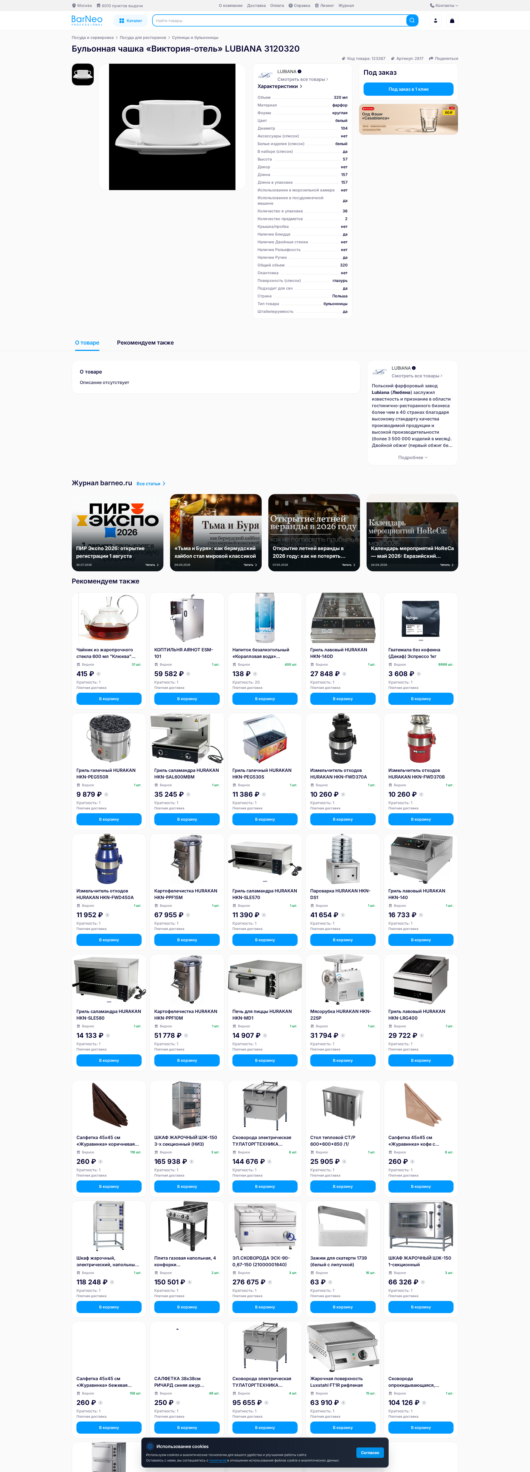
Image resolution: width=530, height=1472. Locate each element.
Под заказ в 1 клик (409, 89)
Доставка (256, 5)
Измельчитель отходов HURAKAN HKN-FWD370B (416, 773)
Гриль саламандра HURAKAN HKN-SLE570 (264, 894)
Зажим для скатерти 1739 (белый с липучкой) (338, 1261)
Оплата (277, 5)
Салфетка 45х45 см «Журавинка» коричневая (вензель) (105, 1141)
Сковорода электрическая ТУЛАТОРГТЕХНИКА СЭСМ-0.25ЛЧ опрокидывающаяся (261, 1141)
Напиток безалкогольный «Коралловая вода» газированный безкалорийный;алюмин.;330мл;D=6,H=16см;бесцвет (264, 653)
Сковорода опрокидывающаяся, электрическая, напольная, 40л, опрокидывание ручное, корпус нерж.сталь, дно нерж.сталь (419, 1382)
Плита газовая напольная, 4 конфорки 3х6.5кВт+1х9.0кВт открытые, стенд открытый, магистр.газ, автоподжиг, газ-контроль (185, 1261)
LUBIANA (286, 71)
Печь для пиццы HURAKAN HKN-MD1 (262, 1015)
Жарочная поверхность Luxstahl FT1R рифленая (336, 1382)
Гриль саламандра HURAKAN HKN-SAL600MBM (186, 773)
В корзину (109, 698)
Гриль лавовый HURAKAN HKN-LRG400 (416, 1015)
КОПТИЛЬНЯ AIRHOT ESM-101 (183, 653)
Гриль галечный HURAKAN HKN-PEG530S (262, 773)
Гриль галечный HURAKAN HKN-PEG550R (106, 773)
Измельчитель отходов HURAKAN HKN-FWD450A (105, 894)
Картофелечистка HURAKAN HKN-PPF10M (185, 1015)
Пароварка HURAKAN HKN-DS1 (340, 894)
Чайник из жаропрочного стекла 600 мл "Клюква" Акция (104, 653)
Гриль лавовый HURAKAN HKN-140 (416, 894)
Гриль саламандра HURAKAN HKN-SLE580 (108, 1015)
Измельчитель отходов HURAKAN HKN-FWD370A (338, 773)
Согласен (370, 1452)
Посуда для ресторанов (143, 37)
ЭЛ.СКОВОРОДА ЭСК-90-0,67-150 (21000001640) (261, 1261)
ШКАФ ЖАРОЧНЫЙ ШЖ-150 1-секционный (419, 1261)
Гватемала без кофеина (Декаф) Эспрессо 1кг (414, 653)
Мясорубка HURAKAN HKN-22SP (340, 1015)
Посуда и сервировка (93, 37)
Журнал (346, 5)
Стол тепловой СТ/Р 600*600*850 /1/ (332, 1141)
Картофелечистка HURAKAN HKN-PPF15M (185, 894)
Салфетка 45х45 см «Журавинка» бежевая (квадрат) (102, 1382)
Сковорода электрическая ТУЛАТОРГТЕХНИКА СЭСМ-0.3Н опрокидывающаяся (261, 1382)
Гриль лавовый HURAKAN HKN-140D (338, 653)
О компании (231, 5)
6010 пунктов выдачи (122, 5)
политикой (218, 1460)
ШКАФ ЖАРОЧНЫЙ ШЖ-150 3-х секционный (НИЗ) (185, 1141)
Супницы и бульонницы (195, 37)
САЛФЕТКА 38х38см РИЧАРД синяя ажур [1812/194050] (177, 1382)
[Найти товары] (412, 20)
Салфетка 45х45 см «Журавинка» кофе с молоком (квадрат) (411, 1141)
